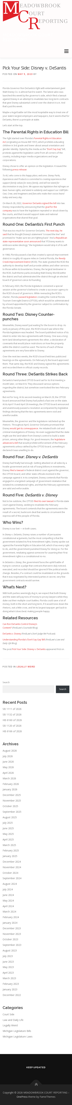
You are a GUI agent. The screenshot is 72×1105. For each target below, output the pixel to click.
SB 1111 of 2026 (12, 709)
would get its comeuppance (24, 428)
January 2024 (10, 922)
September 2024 (12, 878)
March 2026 (9, 778)
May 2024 (8, 900)
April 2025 (8, 839)
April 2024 (8, 906)
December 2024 (12, 861)
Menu (66, 51)
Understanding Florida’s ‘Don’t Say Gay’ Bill (24, 639)
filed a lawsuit (17, 470)
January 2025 (10, 856)
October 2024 (10, 872)
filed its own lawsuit (44, 501)
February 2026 (11, 784)
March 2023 (9, 978)
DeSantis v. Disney (12, 633)
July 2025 (8, 822)
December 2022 (12, 995)
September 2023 (12, 945)
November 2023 (12, 934)
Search (6, 682)
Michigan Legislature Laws (18, 1036)
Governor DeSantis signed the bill (39, 203)
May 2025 (8, 834)
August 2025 (10, 817)
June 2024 (8, 895)
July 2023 (8, 956)
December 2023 (12, 928)
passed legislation (28, 296)
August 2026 (10, 750)
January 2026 (10, 789)
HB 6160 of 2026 (12, 720)
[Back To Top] (36, 1084)
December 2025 (12, 795)
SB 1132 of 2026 (12, 714)
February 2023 (11, 983)
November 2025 (12, 800)
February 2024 (11, 917)
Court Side (8, 1014)
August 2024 (10, 883)
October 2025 (10, 806)
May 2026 (8, 767)
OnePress (22, 1096)
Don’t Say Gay (54, 149)
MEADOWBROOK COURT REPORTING (28, 37)
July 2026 (8, 756)
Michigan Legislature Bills (17, 1031)
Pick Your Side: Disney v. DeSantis (29, 649)
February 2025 (11, 850)
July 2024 (8, 889)
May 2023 (8, 967)
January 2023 (10, 989)
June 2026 (8, 761)
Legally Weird (26, 666)
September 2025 (12, 811)
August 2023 (10, 950)
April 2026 (8, 772)
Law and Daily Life (13, 1020)
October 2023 (10, 939)
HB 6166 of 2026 (12, 731)
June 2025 (8, 828)
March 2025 (9, 845)
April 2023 (8, 972)
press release (19, 169)
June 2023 (8, 961)
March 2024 (9, 911)
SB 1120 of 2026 (12, 725)
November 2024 (12, 867)
